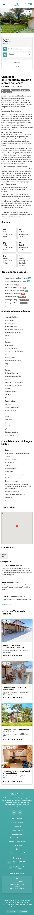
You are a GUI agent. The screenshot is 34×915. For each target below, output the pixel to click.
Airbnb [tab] (4, 556)
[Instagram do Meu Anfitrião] (14, 812)
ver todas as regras (7, 307)
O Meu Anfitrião (18, 823)
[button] (1, 28)
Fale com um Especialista (17, 841)
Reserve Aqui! (17, 845)
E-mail (18, 62)
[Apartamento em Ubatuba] (17, 630)
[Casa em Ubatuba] (17, 672)
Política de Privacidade (18, 853)
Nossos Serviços (17, 830)
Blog (17, 849)
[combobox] (19, 54)
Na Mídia (18, 826)
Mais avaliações (6, 604)
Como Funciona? (17, 834)
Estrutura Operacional (17, 838)
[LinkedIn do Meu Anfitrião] (20, 812)
